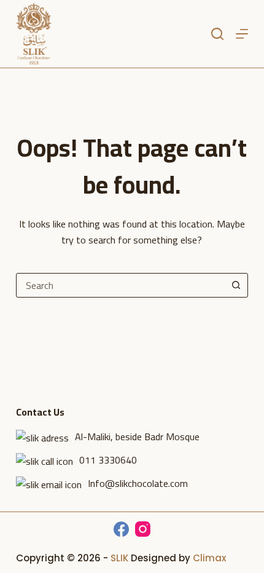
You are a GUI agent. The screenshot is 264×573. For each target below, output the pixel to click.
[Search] (217, 34)
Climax (209, 557)
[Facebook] (121, 529)
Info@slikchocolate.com (138, 483)
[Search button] (235, 285)
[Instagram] (142, 529)
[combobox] (120, 285)
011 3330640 (108, 460)
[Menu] (242, 34)
